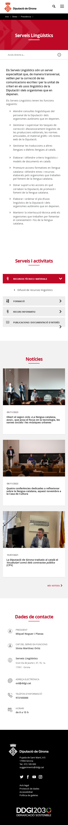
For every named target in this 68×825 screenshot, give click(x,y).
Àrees (14, 16)
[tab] (34, 278)
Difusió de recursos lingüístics (35, 290)
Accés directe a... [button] (16, 54)
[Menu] (62, 7)
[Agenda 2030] (34, 811)
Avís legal (24, 785)
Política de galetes (29, 795)
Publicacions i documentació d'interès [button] (36, 322)
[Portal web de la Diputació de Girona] (29, 748)
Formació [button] (19, 301)
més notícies (53, 585)
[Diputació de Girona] (21, 6)
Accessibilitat (26, 792)
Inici (7, 16)
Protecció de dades (29, 788)
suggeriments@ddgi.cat (32, 767)
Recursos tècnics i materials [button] (30, 278)
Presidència (26, 16)
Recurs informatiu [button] (24, 311)
